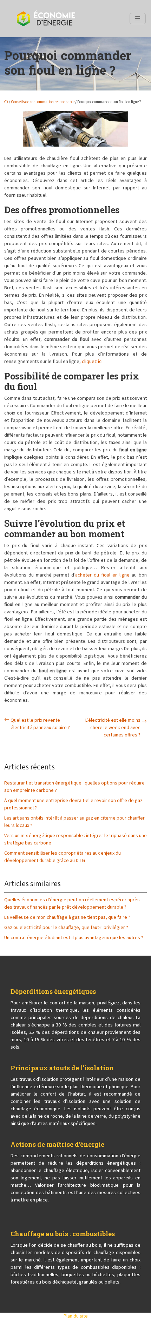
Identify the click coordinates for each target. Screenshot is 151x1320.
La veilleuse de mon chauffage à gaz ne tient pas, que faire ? (67, 917)
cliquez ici (92, 361)
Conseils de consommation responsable (42, 102)
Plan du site (76, 1316)
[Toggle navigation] (138, 18)
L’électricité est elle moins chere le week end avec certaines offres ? (112, 728)
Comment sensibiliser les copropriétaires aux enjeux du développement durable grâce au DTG (62, 857)
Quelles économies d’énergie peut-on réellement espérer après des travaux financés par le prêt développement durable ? (72, 903)
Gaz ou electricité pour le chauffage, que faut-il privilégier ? (66, 927)
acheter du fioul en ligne (102, 575)
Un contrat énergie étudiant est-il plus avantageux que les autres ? (73, 937)
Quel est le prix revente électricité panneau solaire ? (40, 724)
